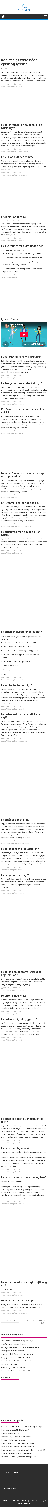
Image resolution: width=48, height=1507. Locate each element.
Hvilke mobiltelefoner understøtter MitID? (18, 1354)
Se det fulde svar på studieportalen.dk (14, 152)
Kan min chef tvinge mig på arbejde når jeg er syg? (21, 1426)
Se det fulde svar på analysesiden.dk (14, 680)
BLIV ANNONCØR (11, 1488)
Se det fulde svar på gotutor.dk (12, 86)
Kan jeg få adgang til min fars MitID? (15, 1357)
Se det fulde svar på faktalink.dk (12, 497)
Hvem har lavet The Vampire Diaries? (16, 1361)
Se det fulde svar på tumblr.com (12, 433)
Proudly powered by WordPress (14, 1500)
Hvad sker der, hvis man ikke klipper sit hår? (18, 1446)
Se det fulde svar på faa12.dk (11, 277)
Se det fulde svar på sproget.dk (12, 1295)
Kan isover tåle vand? (9, 1364)
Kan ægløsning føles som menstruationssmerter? (21, 1347)
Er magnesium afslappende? (12, 1351)
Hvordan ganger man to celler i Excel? (16, 1436)
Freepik (15, 1472)
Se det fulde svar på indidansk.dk (12, 870)
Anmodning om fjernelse (12, 84)
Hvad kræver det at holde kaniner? (15, 1430)
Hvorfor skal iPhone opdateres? (14, 1344)
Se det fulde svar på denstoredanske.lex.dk (16, 843)
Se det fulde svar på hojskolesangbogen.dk (16, 526)
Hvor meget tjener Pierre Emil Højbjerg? (17, 1443)
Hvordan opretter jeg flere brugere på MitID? (19, 1456)
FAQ (5, 1480)
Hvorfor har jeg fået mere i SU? (36, 1321)
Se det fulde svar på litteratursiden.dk (14, 1172)
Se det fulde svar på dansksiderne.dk (14, 175)
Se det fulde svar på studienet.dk (12, 240)
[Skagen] (3, 16)
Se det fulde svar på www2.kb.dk (12, 1143)
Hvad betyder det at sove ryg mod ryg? (17, 1340)
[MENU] (45, 16)
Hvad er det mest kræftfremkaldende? (16, 1453)
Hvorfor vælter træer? (10, 1433)
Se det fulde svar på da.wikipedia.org (14, 378)
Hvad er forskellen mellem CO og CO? (16, 1371)
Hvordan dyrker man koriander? (13, 1440)
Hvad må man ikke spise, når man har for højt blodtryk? (23, 1450)
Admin (5, 69)
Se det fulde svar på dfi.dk (10, 1014)
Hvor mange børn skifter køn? (13, 1367)
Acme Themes (24, 1503)
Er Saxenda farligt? (11, 1320)
